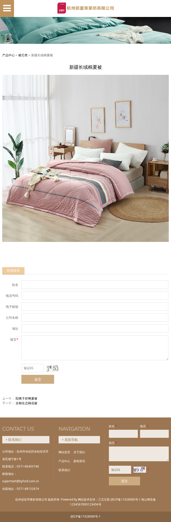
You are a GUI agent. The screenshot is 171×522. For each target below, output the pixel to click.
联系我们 (64, 470)
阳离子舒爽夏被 (26, 398)
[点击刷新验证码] (52, 368)
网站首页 (64, 452)
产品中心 (8, 55)
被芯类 (23, 55)
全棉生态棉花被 (26, 403)
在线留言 (13, 270)
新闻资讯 (79, 461)
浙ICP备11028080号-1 (125, 499)
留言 (113, 443)
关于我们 (79, 452)
